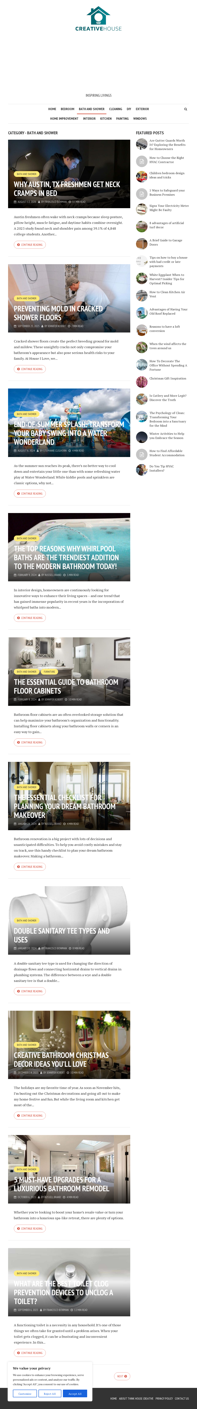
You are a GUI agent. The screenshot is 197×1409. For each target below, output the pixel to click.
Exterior (142, 109)
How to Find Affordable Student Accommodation (166, 453)
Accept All (75, 1394)
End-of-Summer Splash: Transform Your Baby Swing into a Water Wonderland (69, 433)
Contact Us (182, 1398)
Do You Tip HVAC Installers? (161, 468)
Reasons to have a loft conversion (164, 328)
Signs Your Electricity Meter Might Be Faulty (169, 208)
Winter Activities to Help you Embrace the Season (166, 435)
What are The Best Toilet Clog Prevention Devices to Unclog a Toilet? (63, 1292)
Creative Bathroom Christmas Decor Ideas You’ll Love (61, 1059)
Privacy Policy (164, 1398)
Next (120, 1376)
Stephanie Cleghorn (55, 450)
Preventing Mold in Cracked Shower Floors (58, 313)
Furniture (49, 671)
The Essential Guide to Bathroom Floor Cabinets (66, 686)
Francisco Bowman (56, 202)
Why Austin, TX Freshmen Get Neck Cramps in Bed (67, 188)
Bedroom (67, 109)
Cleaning (115, 109)
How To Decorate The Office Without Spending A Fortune (168, 365)
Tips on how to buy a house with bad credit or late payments (168, 261)
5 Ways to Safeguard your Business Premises (167, 192)
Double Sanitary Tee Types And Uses (62, 935)
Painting (122, 118)
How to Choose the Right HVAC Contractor (166, 160)
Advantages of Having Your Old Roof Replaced (168, 311)
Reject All (50, 1394)
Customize (24, 1394)
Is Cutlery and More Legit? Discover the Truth (167, 397)
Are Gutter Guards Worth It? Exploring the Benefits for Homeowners (167, 144)
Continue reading (32, 245)
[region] (50, 1381)
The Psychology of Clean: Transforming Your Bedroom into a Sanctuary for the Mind (167, 419)
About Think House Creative (136, 1398)
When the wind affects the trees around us (167, 346)
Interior (89, 118)
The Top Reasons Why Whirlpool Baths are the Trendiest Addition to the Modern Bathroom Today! (66, 557)
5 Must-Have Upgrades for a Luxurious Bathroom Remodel (61, 1184)
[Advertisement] (98, 64)
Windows (140, 118)
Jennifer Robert (57, 326)
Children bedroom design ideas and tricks (166, 175)
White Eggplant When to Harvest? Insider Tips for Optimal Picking (166, 279)
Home (52, 109)
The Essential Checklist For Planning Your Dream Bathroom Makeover (65, 806)
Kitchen (106, 118)
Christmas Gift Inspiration (167, 378)
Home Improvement (64, 118)
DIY (129, 109)
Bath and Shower (91, 109)
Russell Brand (53, 575)
